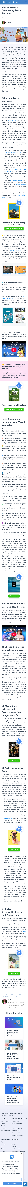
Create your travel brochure (8, 273)
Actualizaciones (5, 1130)
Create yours (14, 596)
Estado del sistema (16, 1149)
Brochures (10, 994)
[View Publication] (14, 211)
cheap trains (8, 818)
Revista (3, 1149)
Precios (3, 1123)
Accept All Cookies (12, 1183)
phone (24, 931)
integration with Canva (16, 250)
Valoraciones (4, 1133)
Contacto (13, 1144)
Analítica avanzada (16, 1126)
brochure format (13, 120)
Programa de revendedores (18, 1151)
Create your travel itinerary (8, 323)
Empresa (3, 1128)
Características (5, 1121)
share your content (16, 180)
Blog (16, 2)
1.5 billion (20, 51)
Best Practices (16, 996)
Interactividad (15, 1121)
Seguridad (14, 1146)
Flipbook (3, 1142)
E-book (3, 1151)
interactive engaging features (13, 152)
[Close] (21, 1153)
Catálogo (3, 1144)
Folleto (3, 1146)
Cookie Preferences (12, 1179)
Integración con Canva (17, 1128)
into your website (20, 184)
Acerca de (14, 1142)
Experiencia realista (16, 1123)
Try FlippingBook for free (14, 229)
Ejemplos (3, 1126)
